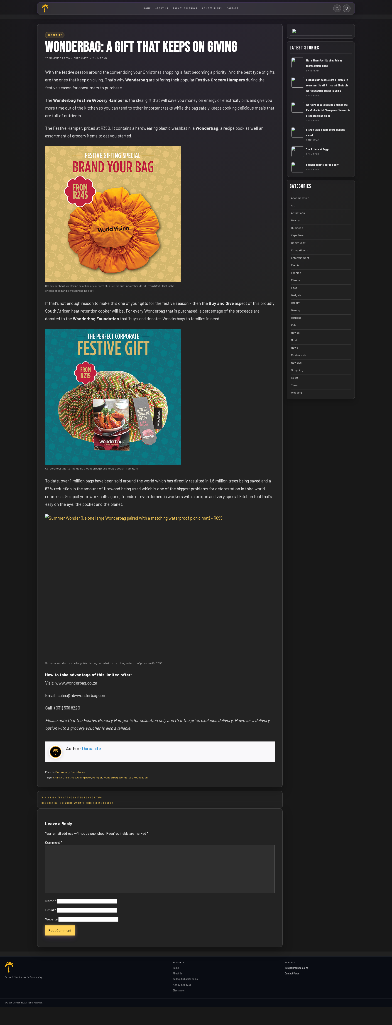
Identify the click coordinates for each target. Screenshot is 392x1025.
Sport (294, 377)
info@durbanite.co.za (296, 968)
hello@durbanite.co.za (185, 979)
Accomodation (300, 197)
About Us (162, 8)
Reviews (296, 362)
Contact (232, 8)
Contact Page (292, 973)
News (81, 771)
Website (51, 919)
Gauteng (296, 317)
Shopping (297, 370)
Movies (295, 332)
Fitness (296, 280)
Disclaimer (179, 990)
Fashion (296, 272)
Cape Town (297, 235)
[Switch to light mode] (346, 8)
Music (294, 340)
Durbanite (81, 58)
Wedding (296, 392)
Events (295, 265)
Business (297, 227)
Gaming (296, 310)
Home (147, 8)
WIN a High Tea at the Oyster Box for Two (72, 797)
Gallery (295, 302)
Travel (295, 385)
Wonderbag (110, 777)
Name (50, 901)
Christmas (69, 777)
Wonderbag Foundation (133, 777)
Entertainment (300, 257)
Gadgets (296, 295)
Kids (293, 325)
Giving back (84, 777)
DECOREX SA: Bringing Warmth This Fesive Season (78, 802)
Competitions (212, 8)
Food (74, 771)
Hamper (97, 777)
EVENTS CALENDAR (185, 8)
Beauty (295, 220)
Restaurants (298, 355)
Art (293, 205)
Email (50, 910)
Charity (57, 777)
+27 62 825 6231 (182, 984)
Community (62, 771)
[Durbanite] (45, 8)
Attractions (298, 212)
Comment (53, 842)
